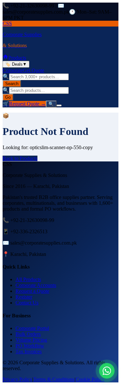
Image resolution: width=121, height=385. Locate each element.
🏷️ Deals (16, 64)
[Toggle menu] (59, 105)
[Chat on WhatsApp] (107, 371)
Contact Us (26, 302)
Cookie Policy (90, 379)
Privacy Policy (17, 379)
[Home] (5, 57)
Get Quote (33, 70)
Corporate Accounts (35, 285)
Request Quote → (27, 103)
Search (11, 83)
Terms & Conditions (54, 379)
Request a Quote (32, 291)
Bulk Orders (28, 334)
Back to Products (20, 158)
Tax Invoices (28, 351)
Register (23, 297)
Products (17, 57)
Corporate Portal (32, 328)
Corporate (13, 70)
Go (8, 97)
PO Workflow (29, 345)
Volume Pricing (31, 340)
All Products (28, 279)
